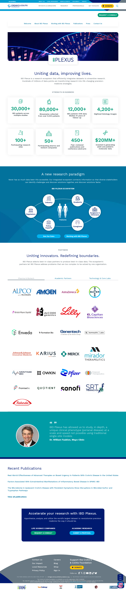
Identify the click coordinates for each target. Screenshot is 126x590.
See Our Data (48, 236)
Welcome (27, 23)
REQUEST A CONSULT (43, 533)
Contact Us (98, 23)
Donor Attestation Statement (78, 582)
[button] (107, 6)
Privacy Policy (38, 570)
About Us (42, 1)
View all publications (17, 497)
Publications (78, 23)
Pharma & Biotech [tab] (26, 278)
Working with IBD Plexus (60, 23)
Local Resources (52, 1)
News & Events (65, 1)
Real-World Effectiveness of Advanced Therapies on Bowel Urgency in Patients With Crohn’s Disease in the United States (63, 475)
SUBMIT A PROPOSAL (82, 533)
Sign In (84, 1)
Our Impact (76, 1)
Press (88, 23)
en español (12, 1)
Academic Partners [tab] (63, 278)
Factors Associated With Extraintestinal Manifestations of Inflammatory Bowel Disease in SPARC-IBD (53, 482)
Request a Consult (108, 15)
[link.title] (79, 573)
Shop (56, 567)
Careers (57, 560)
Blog (56, 563)
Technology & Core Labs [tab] (100, 278)
